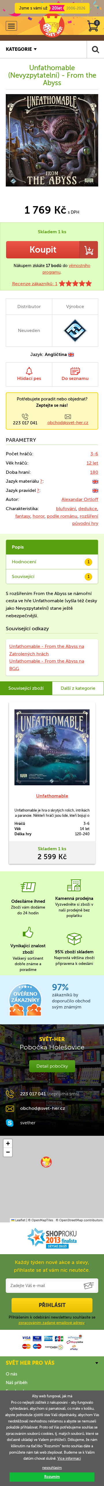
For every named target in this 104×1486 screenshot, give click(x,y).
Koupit (42, 250)
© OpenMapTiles (40, 1220)
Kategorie (19, 49)
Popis (18, 547)
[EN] (95, 481)
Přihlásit (52, 1305)
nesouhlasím (52, 1468)
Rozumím (52, 1477)
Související (51, 576)
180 (94, 472)
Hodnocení (51, 561)
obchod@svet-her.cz (67, 422)
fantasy (22, 516)
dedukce (87, 508)
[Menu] (11, 26)
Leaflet (19, 1220)
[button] (46, 1162)
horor (38, 516)
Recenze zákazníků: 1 (34, 283)
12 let (92, 463)
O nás (11, 1374)
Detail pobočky (52, 1066)
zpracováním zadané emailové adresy (51, 1323)
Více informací (69, 1459)
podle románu (62, 516)
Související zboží (26, 688)
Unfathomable (52, 796)
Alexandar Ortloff (80, 499)
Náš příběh (16, 1382)
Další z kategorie (78, 688)
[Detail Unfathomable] (52, 747)
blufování (66, 508)
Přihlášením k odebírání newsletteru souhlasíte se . (52, 1320)
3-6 (94, 453)
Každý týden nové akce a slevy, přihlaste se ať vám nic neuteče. (52, 1266)
